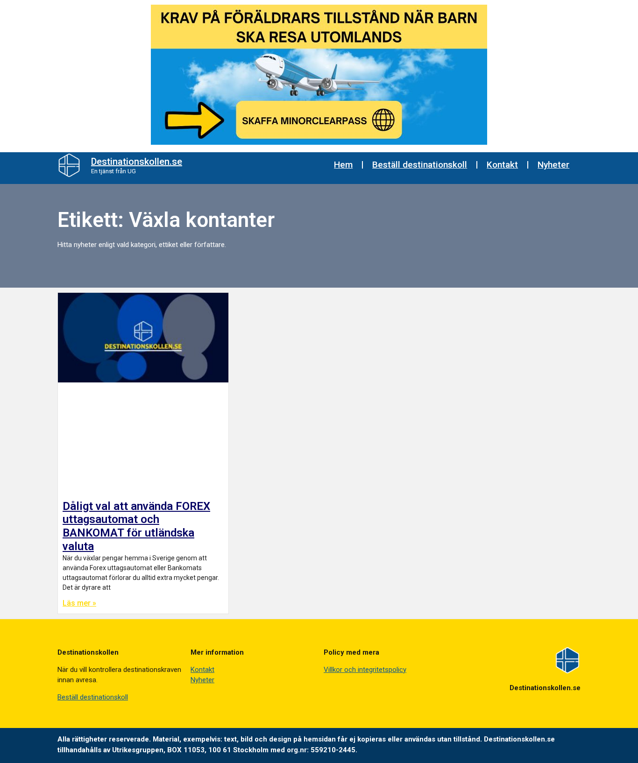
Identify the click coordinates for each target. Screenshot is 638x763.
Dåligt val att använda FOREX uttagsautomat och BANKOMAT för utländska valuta (136, 526)
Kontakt (502, 164)
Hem (343, 164)
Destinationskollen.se (136, 161)
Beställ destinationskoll (419, 164)
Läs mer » (79, 603)
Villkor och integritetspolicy (365, 669)
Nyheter (553, 164)
